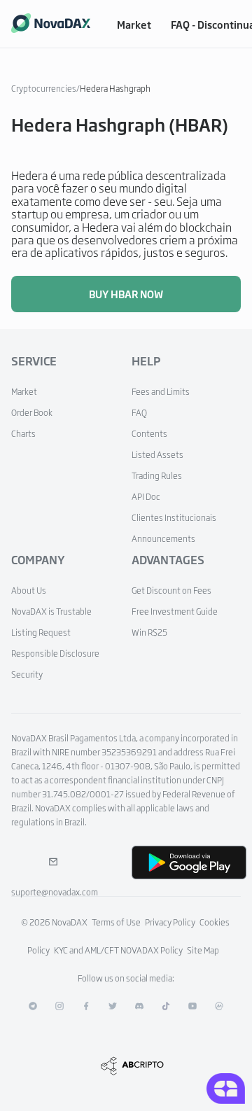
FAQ (139, 412)
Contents (149, 433)
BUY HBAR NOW (126, 293)
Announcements (163, 538)
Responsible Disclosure (55, 653)
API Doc (146, 496)
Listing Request (41, 632)
